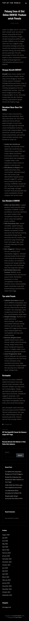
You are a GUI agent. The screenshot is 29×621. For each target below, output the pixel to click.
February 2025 (6, 580)
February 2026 (6, 553)
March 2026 (5, 550)
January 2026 (6, 556)
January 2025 (6, 583)
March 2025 (5, 577)
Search (7, 452)
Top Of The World (11, 3)
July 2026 (4, 538)
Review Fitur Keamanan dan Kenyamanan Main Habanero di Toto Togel (14, 479)
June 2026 (5, 541)
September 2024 (7, 595)
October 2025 (6, 565)
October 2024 (6, 592)
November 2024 (7, 589)
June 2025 (5, 568)
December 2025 (7, 559)
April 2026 (5, 547)
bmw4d (4, 74)
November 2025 (7, 562)
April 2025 (5, 574)
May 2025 (5, 571)
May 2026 (5, 544)
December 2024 (7, 586)
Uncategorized (8, 424)
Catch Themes (18, 617)
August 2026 (6, 535)
